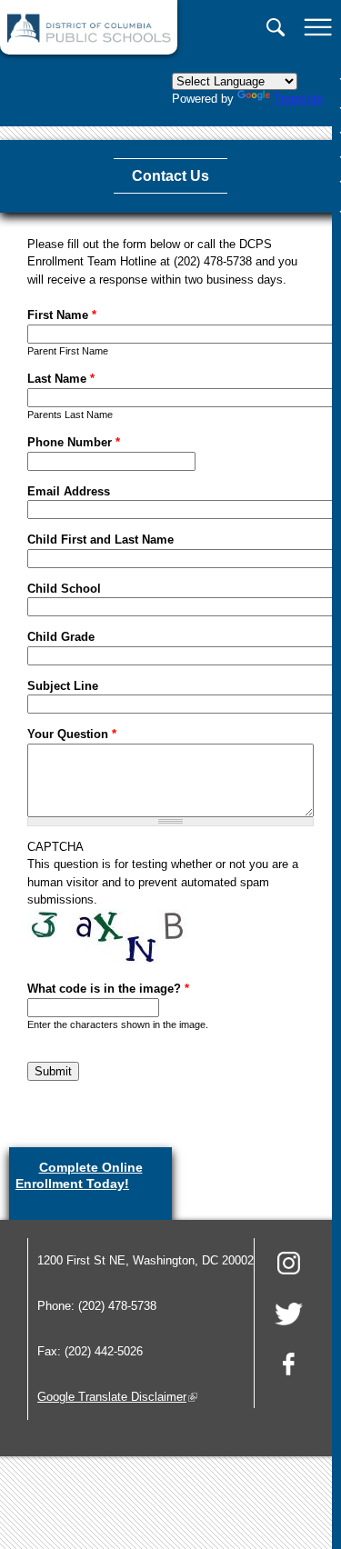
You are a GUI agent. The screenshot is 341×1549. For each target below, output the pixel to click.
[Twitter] (289, 1317)
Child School (64, 588)
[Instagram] (289, 1266)
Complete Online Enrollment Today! (90, 1180)
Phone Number (73, 442)
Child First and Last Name (100, 539)
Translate (298, 98)
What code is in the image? (108, 988)
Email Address (68, 491)
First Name (61, 315)
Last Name (61, 378)
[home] (89, 38)
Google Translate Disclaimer (117, 1397)
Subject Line (62, 686)
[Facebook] (289, 1367)
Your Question (71, 734)
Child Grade (61, 637)
